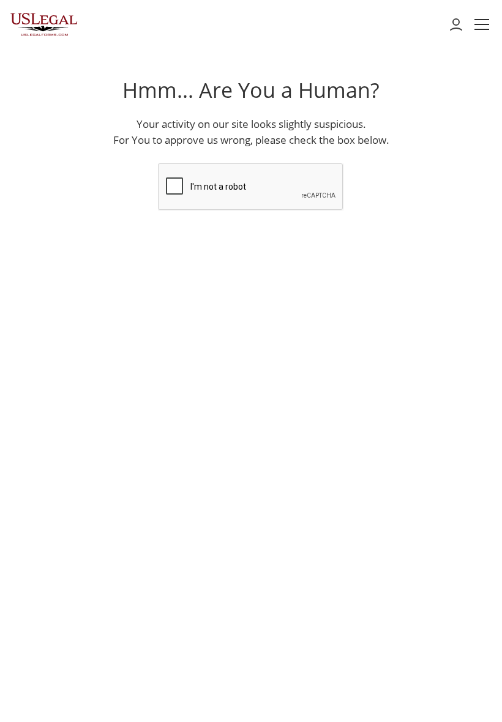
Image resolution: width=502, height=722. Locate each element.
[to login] (456, 24)
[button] (481, 24)
